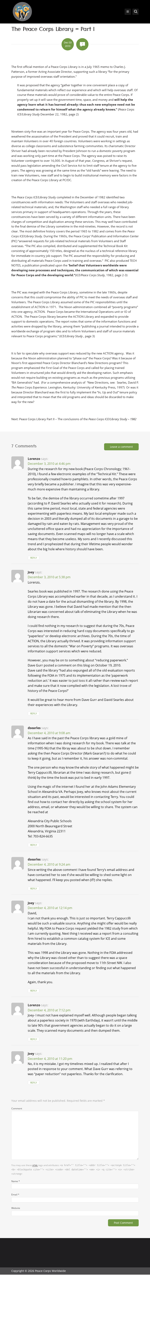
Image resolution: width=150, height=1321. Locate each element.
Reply (33, 557)
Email (15, 1194)
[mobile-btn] (128, 12)
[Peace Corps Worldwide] (22, 12)
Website (15, 1207)
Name (15, 1181)
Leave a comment (121, 447)
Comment (16, 1108)
